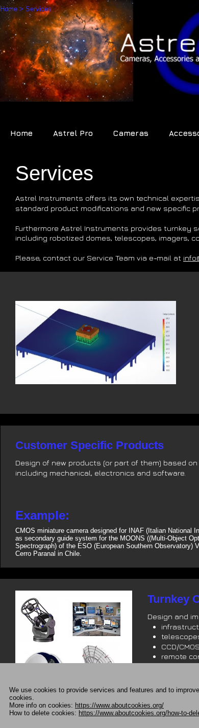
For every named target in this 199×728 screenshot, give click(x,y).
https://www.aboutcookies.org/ (119, 705)
